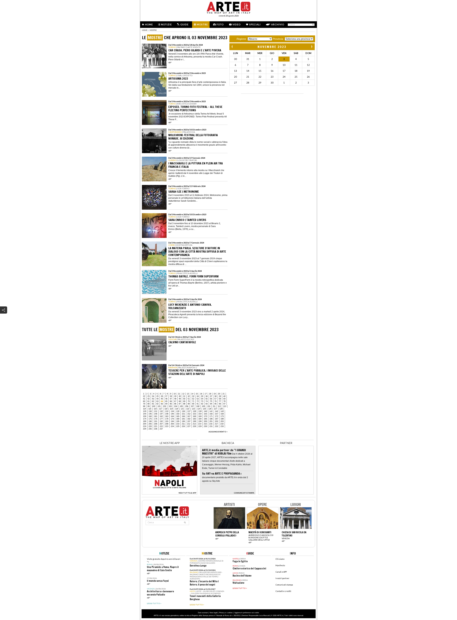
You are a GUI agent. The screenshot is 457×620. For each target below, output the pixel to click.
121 (182, 409)
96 (220, 404)
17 (206, 394)
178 (166, 419)
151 (183, 414)
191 (155, 421)
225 (177, 426)
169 (200, 416)
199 (200, 421)
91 (198, 404)
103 (170, 406)
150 (177, 414)
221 (155, 426)
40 (224, 396)
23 (148, 396)
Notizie (166, 24)
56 (211, 399)
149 (172, 414)
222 (161, 426)
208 (166, 424)
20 (219, 394)
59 (224, 399)
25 (157, 396)
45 (162, 399)
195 (177, 421)
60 (144, 401)
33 (193, 396)
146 (155, 414)
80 (148, 404)
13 (188, 394)
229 (200, 426)
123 (193, 409)
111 (214, 406)
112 (219, 406)
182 (188, 419)
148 (166, 414)
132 (161, 411)
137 (188, 411)
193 (166, 421)
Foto (220, 24)
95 (215, 404)
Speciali (255, 24)
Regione (241, 38)
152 (188, 414)
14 (192, 394)
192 (161, 421)
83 (162, 404)
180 (177, 419)
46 (166, 399)
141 (211, 411)
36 (206, 396)
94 (211, 404)
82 (157, 404)
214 (199, 424)
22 (144, 396)
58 (220, 399)
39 (220, 396)
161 (155, 416)
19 (215, 394)
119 (171, 409)
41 (144, 399)
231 (211, 426)
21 (223, 394)
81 (153, 404)
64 (162, 401)
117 (160, 409)
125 (204, 409)
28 (171, 396)
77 (220, 401)
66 (171, 401)
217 (216, 424)
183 (194, 419)
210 (177, 424)
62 (153, 401)
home (144, 30)
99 (148, 406)
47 (171, 399)
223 (166, 426)
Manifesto (280, 565)
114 (144, 409)
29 (175, 396)
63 (157, 401)
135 (177, 411)
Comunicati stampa (284, 585)
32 (189, 396)
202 (216, 421)
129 (144, 411)
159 (144, 416)
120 (176, 409)
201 (211, 421)
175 (150, 419)
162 (161, 416)
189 (144, 421)
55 (206, 399)
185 (205, 419)
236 (155, 429)
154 (200, 414)
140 (205, 411)
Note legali (213, 613)
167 (188, 416)
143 (222, 411)
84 (166, 404)
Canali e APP (281, 572)
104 (175, 406)
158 (222, 414)
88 (184, 404)
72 (198, 401)
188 (222, 419)
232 (216, 426)
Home (149, 24)
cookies (230, 613)
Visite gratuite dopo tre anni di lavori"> (163, 565)
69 (184, 401)
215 (205, 424)
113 (224, 406)
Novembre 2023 (272, 46)
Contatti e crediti (283, 591)
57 (215, 399)
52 (193, 399)
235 (150, 429)
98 (144, 406)
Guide (184, 24)
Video (236, 24)
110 (208, 406)
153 (194, 414)
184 (200, 419)
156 (211, 414)
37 (211, 396)
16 (201, 394)
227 (188, 426)
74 (206, 401)
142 (216, 411)
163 (166, 416)
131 (155, 411)
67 (175, 401)
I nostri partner (282, 578)
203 (222, 421)
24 (153, 396)
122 (187, 409)
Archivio (277, 24)
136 (183, 411)
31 (184, 396)
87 (180, 404)
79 (144, 404)
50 (184, 399)
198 (194, 421)
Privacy (222, 613)
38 (215, 396)
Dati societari (203, 613)
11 (179, 394)
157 (216, 414)
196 (183, 421)
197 (188, 421)
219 (144, 426)
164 (172, 416)
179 (172, 419)
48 (175, 399)
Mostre (202, 24)
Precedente (232, 46)
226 (183, 426)
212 (188, 424)
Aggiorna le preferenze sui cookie (246, 613)
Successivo (312, 46)
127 (215, 409)
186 (211, 419)
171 (211, 416)
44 (157, 399)
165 (177, 416)
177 (161, 419)
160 (150, 416)
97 (224, 404)
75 (211, 401)
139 (200, 411)
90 (193, 404)
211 (183, 424)
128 (221, 409)
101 (159, 406)
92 (202, 404)
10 (175, 394)
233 (222, 426)
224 (172, 426)
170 (205, 416)
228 (194, 426)
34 (198, 396)
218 (222, 424)
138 (194, 411)
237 (161, 429)
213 (194, 424)
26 (162, 396)
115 (149, 409)
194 (172, 421)
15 (197, 394)
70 (189, 401)
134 (172, 411)
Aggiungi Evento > (218, 432)
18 (210, 394)
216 (210, 424)
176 (155, 419)
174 (144, 419)
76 (215, 401)
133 (166, 411)
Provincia (278, 38)
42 (148, 399)
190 (150, 421)
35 (202, 396)
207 (161, 424)
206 (155, 424)
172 (216, 416)
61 (148, 401)
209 (172, 424)
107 (192, 406)
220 (150, 426)
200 (205, 421)
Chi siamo (279, 559)
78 (224, 401)
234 (144, 429)
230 (205, 426)
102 (164, 406)
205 (150, 424)
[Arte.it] (228, 7)
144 (144, 414)
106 (186, 406)
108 (197, 406)
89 (189, 404)
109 (203, 406)
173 (222, 416)
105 (181, 406)
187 (216, 419)
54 (202, 399)
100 (153, 406)
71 (193, 401)
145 (150, 414)
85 (171, 404)
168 (194, 416)
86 (175, 404)
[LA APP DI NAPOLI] (169, 493)
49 (180, 399)
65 (166, 401)
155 (205, 414)
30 (180, 396)
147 (161, 414)
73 (202, 401)
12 (183, 394)
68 (180, 401)
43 (153, 399)
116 (155, 409)
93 (206, 404)
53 (198, 399)
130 (150, 411)
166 (183, 416)
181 (183, 419)
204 (144, 424)
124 (198, 409)
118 (165, 409)
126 (210, 409)
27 (166, 396)
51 (189, 399)
